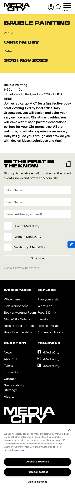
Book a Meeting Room (20, 313)
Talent (8, 366)
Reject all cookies (37, 472)
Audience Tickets (50, 332)
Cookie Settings (37, 481)
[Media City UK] (17, 7)
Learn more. (18, 450)
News (8, 352)
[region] (37, 456)
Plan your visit (48, 299)
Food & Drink (47, 313)
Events (43, 319)
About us (10, 359)
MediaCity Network (18, 319)
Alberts (9, 397)
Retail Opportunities (19, 326)
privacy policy (24, 268)
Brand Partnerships (18, 332)
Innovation (11, 372)
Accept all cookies (37, 461)
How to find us (48, 326)
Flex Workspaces (16, 306)
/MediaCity (51, 352)
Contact (10, 379)
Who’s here (12, 299)
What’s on (45, 306)
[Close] (69, 430)
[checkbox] (37, 236)
